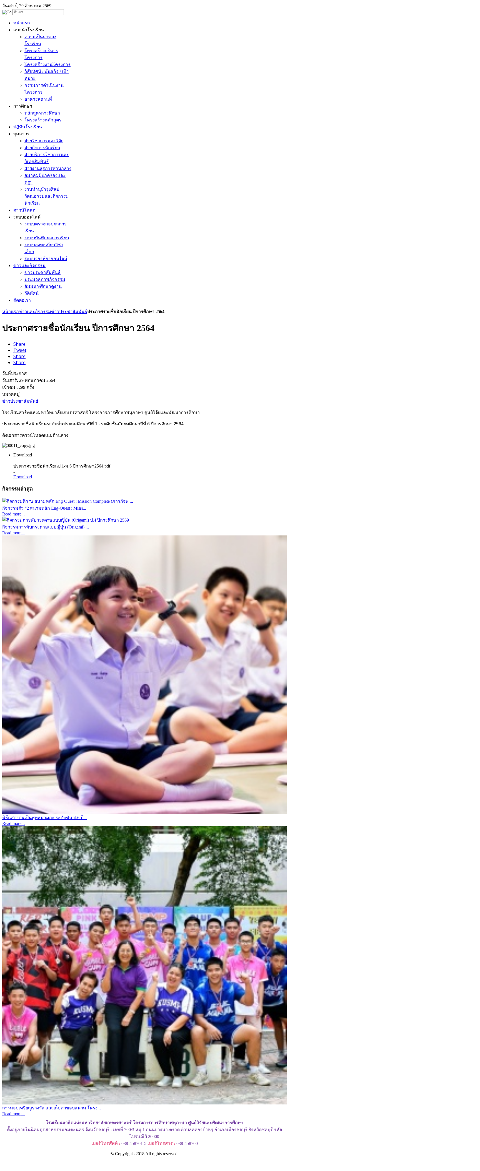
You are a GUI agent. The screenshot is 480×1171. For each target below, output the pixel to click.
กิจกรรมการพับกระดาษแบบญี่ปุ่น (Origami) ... (45, 527)
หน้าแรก (10, 311)
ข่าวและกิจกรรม (35, 311)
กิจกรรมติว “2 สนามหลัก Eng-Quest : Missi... (44, 508)
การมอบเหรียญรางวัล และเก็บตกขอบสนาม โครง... (51, 1108)
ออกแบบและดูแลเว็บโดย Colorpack (30, 1164)
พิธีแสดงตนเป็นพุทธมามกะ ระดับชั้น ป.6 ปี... (44, 817)
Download (22, 476)
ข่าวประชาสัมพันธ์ (69, 311)
